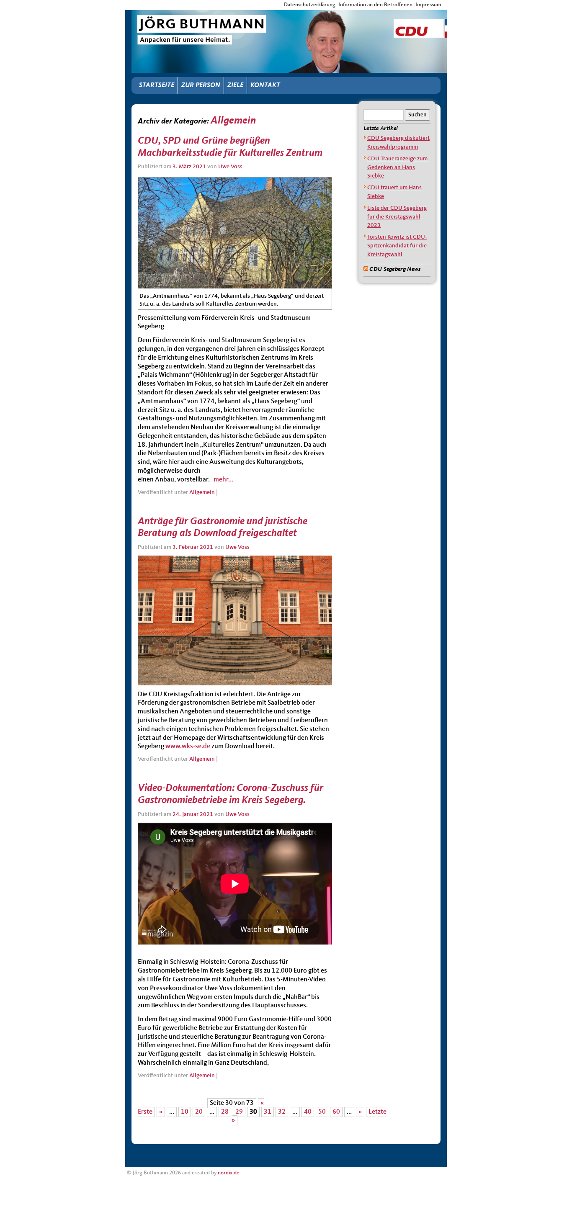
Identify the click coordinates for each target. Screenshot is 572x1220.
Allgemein (202, 492)
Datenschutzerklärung (309, 5)
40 (308, 1112)
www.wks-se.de (187, 746)
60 (336, 1112)
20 (199, 1112)
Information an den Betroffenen (375, 5)
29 (239, 1112)
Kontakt (265, 85)
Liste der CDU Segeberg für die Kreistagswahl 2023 (397, 217)
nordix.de (229, 1173)
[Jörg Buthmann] (289, 17)
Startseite (156, 85)
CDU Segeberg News (394, 269)
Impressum (428, 5)
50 (322, 1112)
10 (184, 1112)
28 (225, 1112)
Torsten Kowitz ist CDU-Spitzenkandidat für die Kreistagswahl (397, 245)
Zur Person (200, 85)
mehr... (222, 479)
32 (282, 1112)
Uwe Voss (230, 167)
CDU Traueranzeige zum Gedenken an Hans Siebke (397, 167)
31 (267, 1112)
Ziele (235, 85)
